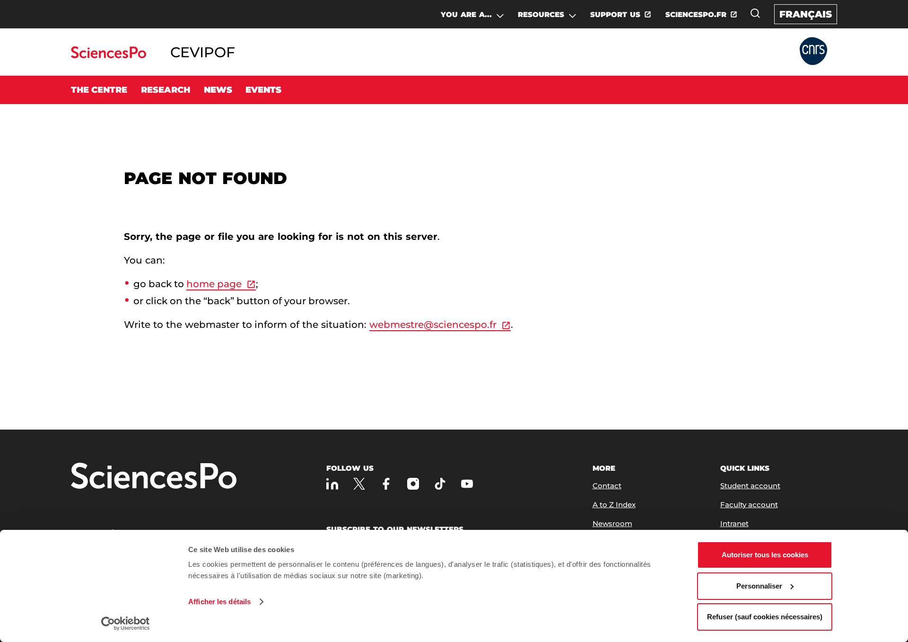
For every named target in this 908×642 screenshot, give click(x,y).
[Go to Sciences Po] (108, 55)
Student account (750, 485)
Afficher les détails (219, 602)
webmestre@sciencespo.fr (433, 324)
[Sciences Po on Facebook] (386, 484)
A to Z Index (614, 504)
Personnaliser (759, 586)
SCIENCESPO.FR (695, 14)
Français (805, 14)
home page (214, 284)
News (218, 90)
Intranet (734, 523)
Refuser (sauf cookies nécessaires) (764, 617)
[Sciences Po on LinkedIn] (332, 484)
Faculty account (749, 504)
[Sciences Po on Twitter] (359, 484)
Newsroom (612, 523)
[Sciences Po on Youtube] (467, 484)
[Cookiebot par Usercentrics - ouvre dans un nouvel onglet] (125, 623)
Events (263, 90)
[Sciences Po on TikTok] (440, 484)
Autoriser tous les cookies (765, 555)
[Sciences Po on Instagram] (413, 484)
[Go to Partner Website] (813, 52)
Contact (607, 485)
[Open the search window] (755, 13)
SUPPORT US (615, 14)
